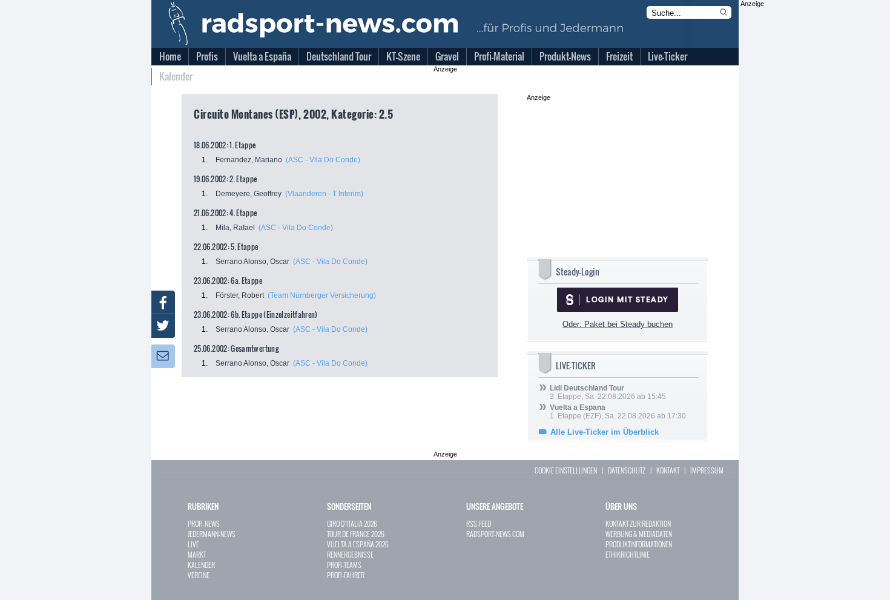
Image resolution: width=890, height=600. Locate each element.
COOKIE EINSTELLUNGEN (566, 470)
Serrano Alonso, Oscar (252, 261)
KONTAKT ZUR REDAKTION (638, 523)
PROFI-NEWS (204, 523)
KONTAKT (667, 470)
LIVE (193, 544)
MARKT (197, 554)
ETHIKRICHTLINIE (627, 554)
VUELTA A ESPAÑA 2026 (358, 544)
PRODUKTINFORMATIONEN (638, 544)
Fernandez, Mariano (249, 160)
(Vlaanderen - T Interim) (324, 194)
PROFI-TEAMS (344, 564)
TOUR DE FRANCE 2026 (355, 534)
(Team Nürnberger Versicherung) (322, 295)
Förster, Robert (240, 295)
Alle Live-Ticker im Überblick (604, 432)
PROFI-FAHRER (345, 575)
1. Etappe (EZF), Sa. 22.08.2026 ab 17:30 (618, 411)
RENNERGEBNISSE (350, 554)
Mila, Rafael (235, 227)
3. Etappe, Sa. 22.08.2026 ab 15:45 (608, 392)
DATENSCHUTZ (626, 470)
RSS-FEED (478, 523)
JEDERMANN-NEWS (212, 534)
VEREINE (198, 575)
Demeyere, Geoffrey (249, 194)
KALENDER (201, 564)
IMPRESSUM (707, 470)
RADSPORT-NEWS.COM (495, 534)
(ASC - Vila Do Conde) (323, 160)
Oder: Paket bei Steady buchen (617, 324)
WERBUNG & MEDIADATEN (638, 534)
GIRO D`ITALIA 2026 (352, 523)
